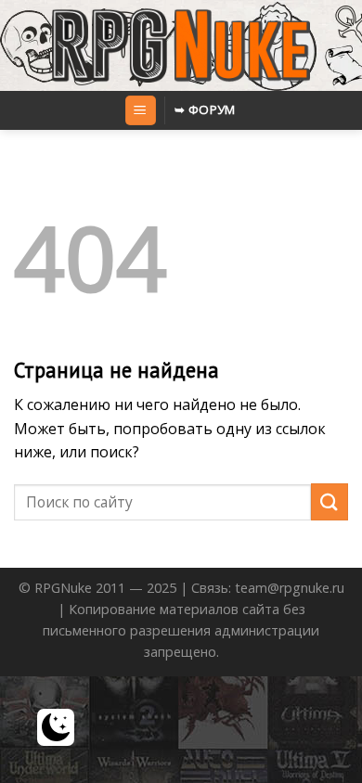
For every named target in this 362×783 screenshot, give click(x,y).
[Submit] (329, 501)
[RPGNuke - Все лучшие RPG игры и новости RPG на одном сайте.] (181, 45)
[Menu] (140, 111)
